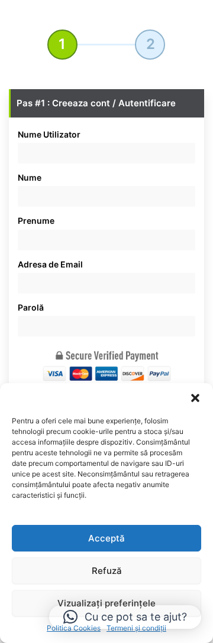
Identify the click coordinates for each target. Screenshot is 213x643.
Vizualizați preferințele (106, 603)
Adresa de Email (50, 264)
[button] (195, 398)
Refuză (107, 570)
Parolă (31, 307)
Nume (29, 177)
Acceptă (106, 538)
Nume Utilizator (49, 134)
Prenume (36, 221)
